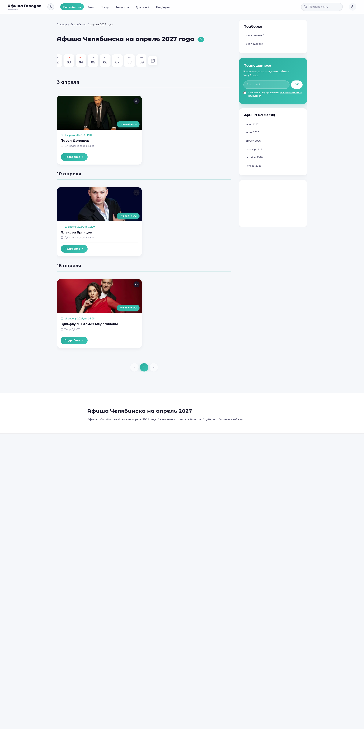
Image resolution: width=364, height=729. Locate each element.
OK (297, 84)
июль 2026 (252, 132)
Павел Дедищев (75, 140)
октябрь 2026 (254, 157)
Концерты (122, 7)
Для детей (142, 7)
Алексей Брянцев (76, 232)
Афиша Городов (24, 6)
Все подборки (254, 44)
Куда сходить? (255, 35)
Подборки (163, 7)
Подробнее (72, 157)
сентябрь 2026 (255, 149)
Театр (105, 7)
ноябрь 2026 (253, 166)
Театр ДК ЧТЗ (72, 329)
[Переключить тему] (352, 7)
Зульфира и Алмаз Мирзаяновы (89, 324)
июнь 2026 (252, 124)
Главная (62, 24)
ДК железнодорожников (79, 146)
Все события (72, 7)
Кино (91, 7)
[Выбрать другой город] (50, 6)
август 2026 (253, 141)
